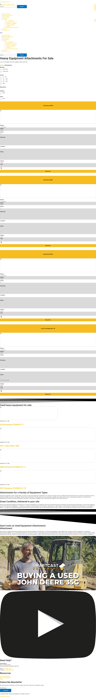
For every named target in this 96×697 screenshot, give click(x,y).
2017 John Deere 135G (9, 446)
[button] (48, 32)
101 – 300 (5, 79)
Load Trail (5, 69)
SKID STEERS (6, 16)
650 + (4, 83)
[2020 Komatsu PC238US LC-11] (48, 462)
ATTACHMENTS (10, 20)
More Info (48, 171)
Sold (4, 93)
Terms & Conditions (5, 677)
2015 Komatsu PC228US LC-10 (13, 488)
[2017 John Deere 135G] (48, 441)
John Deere (5, 71)
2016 (4, 98)
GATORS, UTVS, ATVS (11, 22)
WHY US (5, 29)
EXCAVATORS (6, 14)
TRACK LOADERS (10, 25)
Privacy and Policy (5, 676)
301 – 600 (5, 81)
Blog (1, 679)
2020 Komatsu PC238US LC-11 (13, 467)
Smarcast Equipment (5, 1)
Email (1, 688)
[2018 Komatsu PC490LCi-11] (29, 419)
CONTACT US (6, 30)
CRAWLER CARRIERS (11, 23)
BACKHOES (6, 18)
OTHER (5, 19)
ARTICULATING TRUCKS (12, 27)
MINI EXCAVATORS (7, 15)
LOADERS (8, 26)
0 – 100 (4, 77)
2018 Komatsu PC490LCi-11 (12, 425)
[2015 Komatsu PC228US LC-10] (48, 483)
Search (22, 6)
